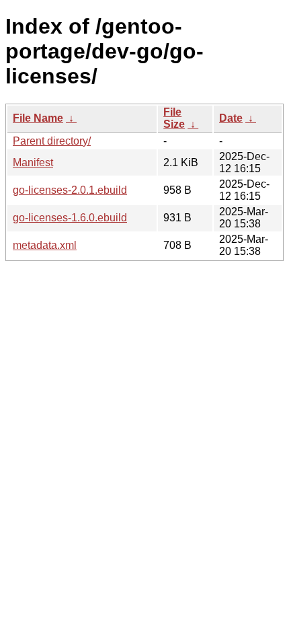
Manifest (33, 162)
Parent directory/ (52, 141)
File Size (174, 118)
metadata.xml (45, 245)
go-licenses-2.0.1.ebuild (70, 190)
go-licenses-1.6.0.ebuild (70, 217)
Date (231, 118)
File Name (38, 118)
